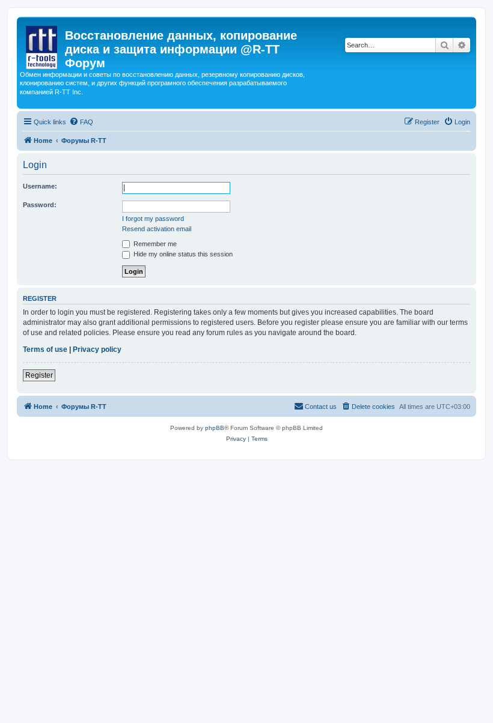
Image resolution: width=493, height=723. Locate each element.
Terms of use (45, 349)
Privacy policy (97, 349)
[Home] (42, 45)
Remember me (154, 243)
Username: (40, 186)
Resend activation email (156, 228)
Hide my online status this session (182, 254)
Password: (40, 204)
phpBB (214, 428)
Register (39, 375)
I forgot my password (153, 218)
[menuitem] (81, 122)
